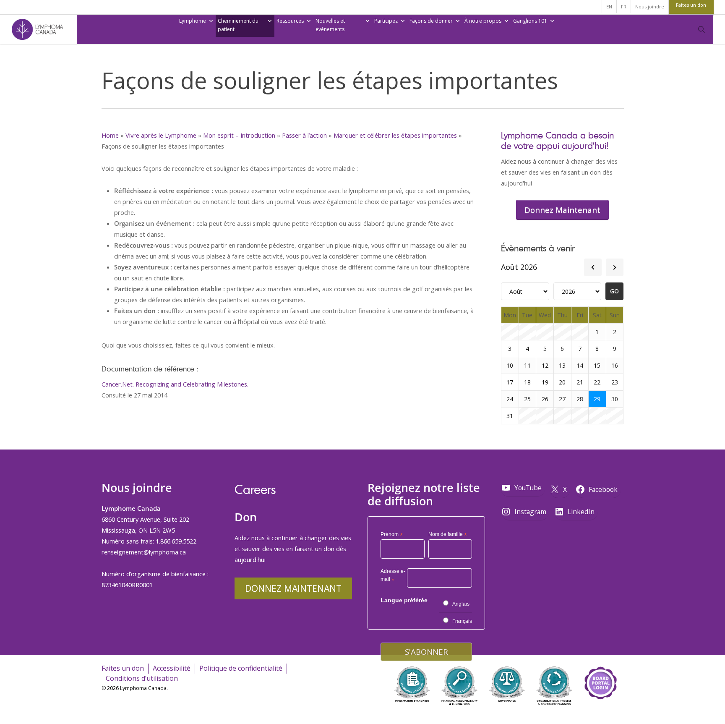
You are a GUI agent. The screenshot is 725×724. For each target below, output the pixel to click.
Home (110, 135)
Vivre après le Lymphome (160, 135)
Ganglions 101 (530, 20)
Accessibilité (171, 668)
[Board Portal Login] (600, 710)
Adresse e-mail (393, 576)
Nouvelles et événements (330, 25)
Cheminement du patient (238, 25)
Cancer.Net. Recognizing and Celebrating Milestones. (175, 384)
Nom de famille (447, 534)
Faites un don (123, 668)
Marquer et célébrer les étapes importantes (395, 135)
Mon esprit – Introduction (239, 135)
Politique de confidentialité (240, 668)
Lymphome (192, 20)
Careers (255, 489)
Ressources (290, 20)
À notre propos (482, 20)
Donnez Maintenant (293, 588)
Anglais (460, 604)
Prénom (392, 534)
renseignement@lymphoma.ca (144, 552)
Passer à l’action (304, 135)
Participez (386, 20)
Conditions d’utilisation (142, 678)
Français (462, 621)
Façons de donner (431, 20)
